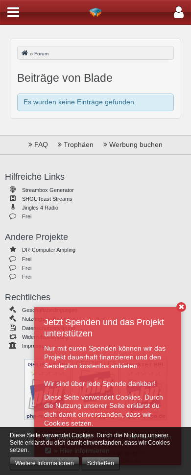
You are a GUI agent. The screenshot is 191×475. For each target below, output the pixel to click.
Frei (26, 216)
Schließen (100, 463)
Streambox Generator (48, 190)
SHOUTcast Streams (47, 199)
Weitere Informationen (44, 463)
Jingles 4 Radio (40, 208)
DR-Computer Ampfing (48, 250)
